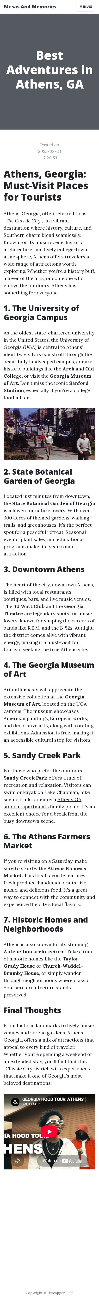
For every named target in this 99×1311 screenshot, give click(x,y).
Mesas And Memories (30, 6)
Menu (84, 7)
